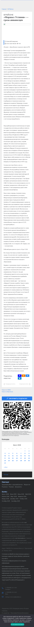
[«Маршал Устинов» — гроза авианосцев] (17, 24)
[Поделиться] (27, 375)
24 (5, 460)
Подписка (5, 487)
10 (5, 455)
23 (29, 458)
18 (9, 458)
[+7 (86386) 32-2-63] (3, 588)
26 (13, 460)
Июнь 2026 (21, 494)
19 (12, 458)
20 (17, 458)
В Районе (10, 9)
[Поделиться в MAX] (19, 375)
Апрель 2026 (5, 496)
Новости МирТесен (7, 391)
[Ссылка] (17, 416)
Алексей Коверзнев (12, 41)
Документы (18, 487)
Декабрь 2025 (14, 498)
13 (17, 455)
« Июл (5, 467)
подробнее (10, 618)
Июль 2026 (13, 494)
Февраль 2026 (22, 496)
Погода (6, 474)
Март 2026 (14, 496)
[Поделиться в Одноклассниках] (23, 375)
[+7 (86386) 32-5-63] (3, 593)
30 (29, 460)
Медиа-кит (27, 484)
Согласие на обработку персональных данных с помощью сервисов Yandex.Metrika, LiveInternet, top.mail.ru (16, 556)
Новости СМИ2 (6, 390)
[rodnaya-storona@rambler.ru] (3, 597)
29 (25, 460)
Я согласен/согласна (17, 624)
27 (17, 460)
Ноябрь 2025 (23, 498)
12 (12, 455)
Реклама (11, 487)
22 (25, 458)
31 (5, 463)
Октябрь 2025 (6, 501)
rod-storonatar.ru (20, 538)
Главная (4, 9)
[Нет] (32, 621)
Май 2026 (28, 494)
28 (21, 460)
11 (8, 455)
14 (21, 455)
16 (29, 455)
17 (5, 458)
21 (21, 458)
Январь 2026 (5, 498)
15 (25, 455)
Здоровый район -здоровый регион (12, 484)
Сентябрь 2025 (15, 501)
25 (9, 460)
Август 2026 (5, 494)
